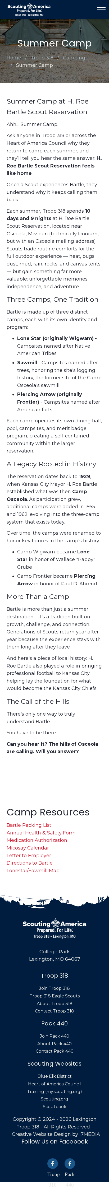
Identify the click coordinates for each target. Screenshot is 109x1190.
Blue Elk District (55, 1076)
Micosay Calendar (28, 848)
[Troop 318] (52, 1163)
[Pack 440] (70, 1163)
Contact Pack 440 (55, 1051)
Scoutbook (54, 1106)
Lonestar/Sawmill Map (33, 871)
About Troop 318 (54, 1003)
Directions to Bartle (30, 863)
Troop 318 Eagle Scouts (55, 995)
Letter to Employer (29, 855)
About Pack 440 (54, 1043)
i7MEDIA (89, 1134)
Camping (74, 58)
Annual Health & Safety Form (41, 833)
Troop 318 (42, 58)
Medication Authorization (37, 840)
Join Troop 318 (54, 988)
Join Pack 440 (54, 1036)
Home (14, 58)
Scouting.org (54, 1099)
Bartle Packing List (29, 825)
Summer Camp (34, 65)
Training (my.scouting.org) (54, 1091)
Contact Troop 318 (54, 1011)
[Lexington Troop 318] (29, 9)
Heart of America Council (54, 1083)
